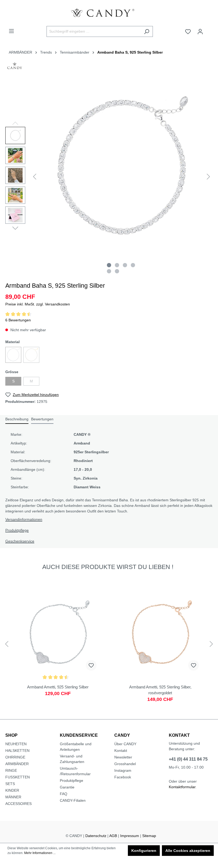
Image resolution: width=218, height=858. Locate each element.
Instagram (122, 770)
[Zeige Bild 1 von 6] (109, 265)
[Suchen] (146, 31)
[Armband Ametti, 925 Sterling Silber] (58, 648)
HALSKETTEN (17, 750)
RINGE (11, 770)
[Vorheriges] (35, 176)
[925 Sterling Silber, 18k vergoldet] (31, 355)
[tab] (16, 419)
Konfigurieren (143, 850)
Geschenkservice (19, 541)
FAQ (63, 794)
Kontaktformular (182, 787)
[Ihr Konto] (200, 32)
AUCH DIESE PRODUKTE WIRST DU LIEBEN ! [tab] (107, 566)
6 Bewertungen (18, 320)
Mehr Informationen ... (40, 853)
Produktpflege (17, 530)
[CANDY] (14, 67)
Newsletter (123, 757)
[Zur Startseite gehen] (109, 13)
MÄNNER (13, 797)
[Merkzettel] (188, 32)
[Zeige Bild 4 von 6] (133, 265)
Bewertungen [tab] (42, 419)
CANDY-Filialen (73, 800)
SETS (10, 784)
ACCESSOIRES (18, 803)
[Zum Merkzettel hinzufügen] (91, 665)
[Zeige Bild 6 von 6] (117, 271)
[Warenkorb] (209, 29)
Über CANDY (125, 744)
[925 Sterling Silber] (13, 355)
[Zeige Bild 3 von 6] (125, 265)
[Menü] (11, 31)
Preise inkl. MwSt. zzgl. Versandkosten (37, 304)
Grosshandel (125, 764)
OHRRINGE (15, 757)
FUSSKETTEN (17, 777)
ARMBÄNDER (17, 764)
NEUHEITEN (16, 744)
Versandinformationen (23, 519)
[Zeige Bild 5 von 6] (109, 271)
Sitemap (149, 836)
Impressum (129, 836)
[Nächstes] (208, 176)
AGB (113, 836)
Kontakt (120, 750)
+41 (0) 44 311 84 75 (188, 759)
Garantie (67, 787)
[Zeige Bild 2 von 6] (117, 265)
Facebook (122, 777)
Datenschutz (95, 836)
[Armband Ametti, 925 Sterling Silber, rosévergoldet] (160, 648)
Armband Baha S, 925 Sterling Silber (130, 52)
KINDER (12, 790)
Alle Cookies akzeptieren (187, 850)
